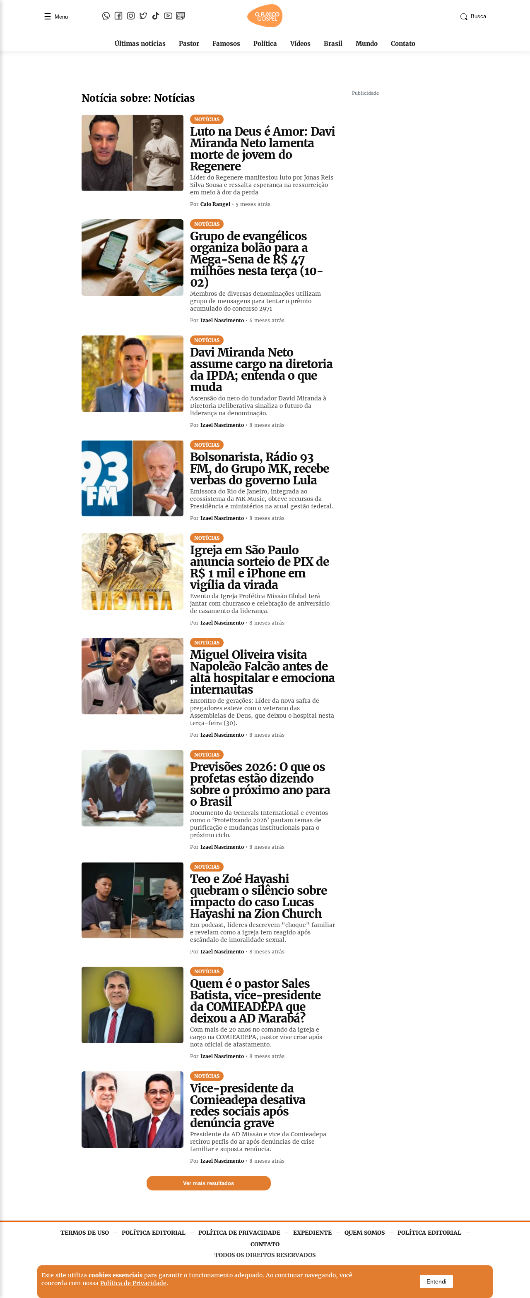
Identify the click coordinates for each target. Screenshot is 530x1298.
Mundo (367, 44)
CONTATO (265, 1244)
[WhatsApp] (106, 17)
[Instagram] (131, 17)
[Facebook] (118, 17)
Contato (403, 44)
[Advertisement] (414, 223)
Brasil (333, 44)
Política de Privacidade (133, 1283)
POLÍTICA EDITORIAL (154, 1232)
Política (265, 44)
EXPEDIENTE (312, 1232)
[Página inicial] (265, 26)
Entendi (436, 1281)
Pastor (189, 44)
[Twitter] (143, 17)
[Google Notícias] (180, 17)
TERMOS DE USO (84, 1232)
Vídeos (300, 44)
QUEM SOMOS (364, 1232)
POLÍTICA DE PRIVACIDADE (239, 1232)
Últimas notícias (140, 44)
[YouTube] (168, 17)
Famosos (226, 44)
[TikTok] (156, 17)
